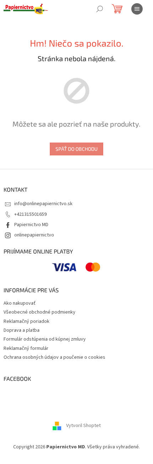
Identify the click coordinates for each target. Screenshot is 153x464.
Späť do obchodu (76, 149)
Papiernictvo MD (31, 224)
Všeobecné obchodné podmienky (39, 312)
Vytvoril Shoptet (83, 425)
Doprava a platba (21, 330)
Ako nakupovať (20, 303)
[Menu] (137, 9)
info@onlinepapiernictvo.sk (43, 203)
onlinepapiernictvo (34, 235)
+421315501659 (30, 214)
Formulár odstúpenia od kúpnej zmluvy (45, 339)
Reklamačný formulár (26, 348)
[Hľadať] (100, 9)
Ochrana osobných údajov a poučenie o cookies (54, 357)
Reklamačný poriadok (26, 321)
